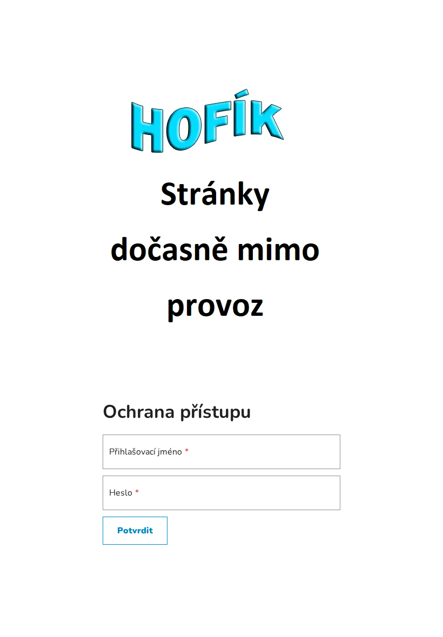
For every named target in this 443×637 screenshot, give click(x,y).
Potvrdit (135, 531)
